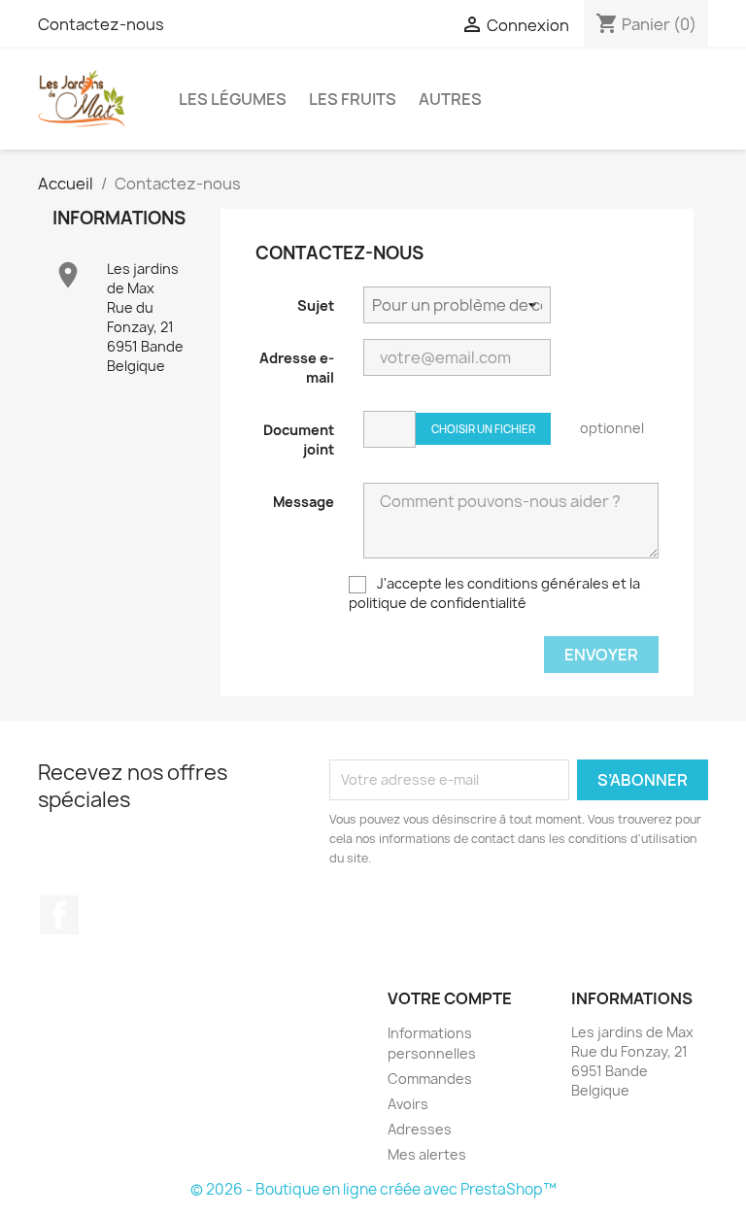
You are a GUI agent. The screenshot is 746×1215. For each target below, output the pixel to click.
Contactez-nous (101, 24)
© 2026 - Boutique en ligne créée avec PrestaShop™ (373, 1189)
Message (303, 501)
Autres (450, 99)
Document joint (298, 439)
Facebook (59, 914)
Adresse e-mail (296, 368)
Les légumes (233, 99)
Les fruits (352, 99)
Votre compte (450, 998)
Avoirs (408, 1104)
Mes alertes (427, 1154)
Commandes (430, 1078)
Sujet (315, 305)
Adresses (420, 1129)
